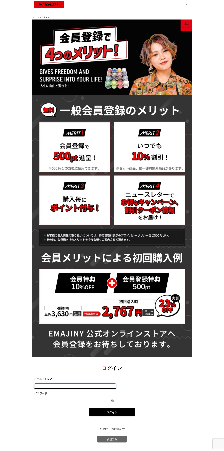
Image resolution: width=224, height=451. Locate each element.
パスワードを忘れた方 (113, 429)
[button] (186, 4)
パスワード (40, 393)
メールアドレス (43, 378)
